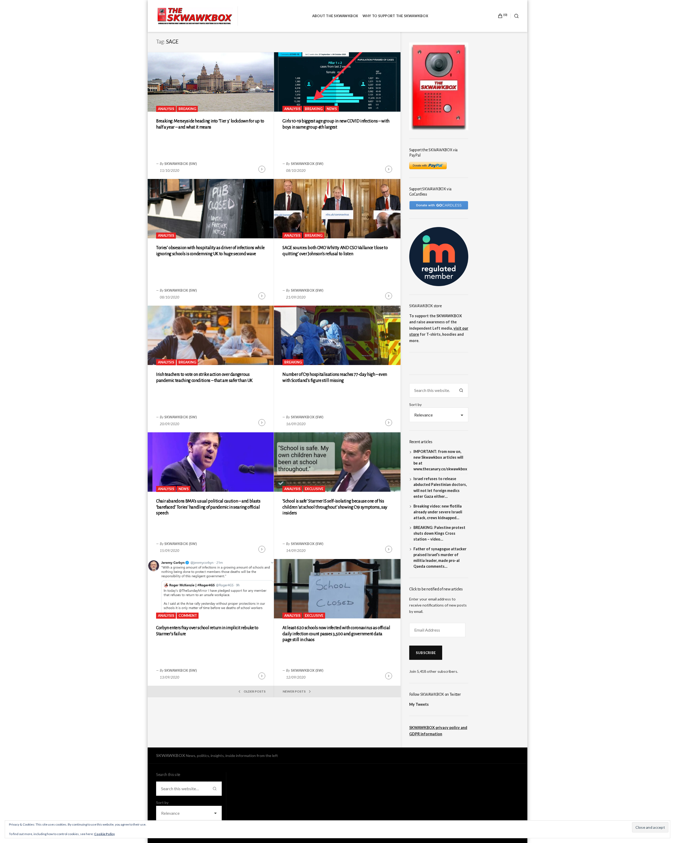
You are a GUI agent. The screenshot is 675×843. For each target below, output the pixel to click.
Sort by (415, 404)
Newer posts (294, 691)
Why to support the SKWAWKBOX (395, 16)
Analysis (166, 109)
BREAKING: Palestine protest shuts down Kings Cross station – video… (439, 533)
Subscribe (426, 653)
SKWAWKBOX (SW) (180, 164)
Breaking (187, 109)
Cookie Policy (104, 834)
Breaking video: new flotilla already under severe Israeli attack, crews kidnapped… (437, 512)
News (332, 109)
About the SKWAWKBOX (335, 16)
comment (188, 615)
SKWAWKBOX (170, 755)
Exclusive (314, 489)
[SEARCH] (514, 15)
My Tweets (419, 704)
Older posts (255, 691)
